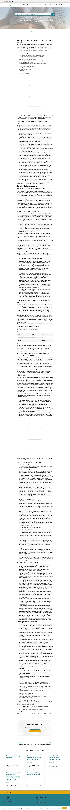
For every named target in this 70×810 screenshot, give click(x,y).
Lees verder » (8, 760)
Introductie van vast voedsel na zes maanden (29, 692)
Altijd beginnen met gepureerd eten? (27, 59)
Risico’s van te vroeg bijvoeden (13, 756)
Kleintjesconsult (35, 713)
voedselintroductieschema (25, 616)
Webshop (52, 4)
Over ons (47, 4)
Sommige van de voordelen (25, 69)
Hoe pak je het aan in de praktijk (26, 67)
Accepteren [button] (64, 808)
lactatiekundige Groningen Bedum (34, 687)
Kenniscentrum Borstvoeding (24, 713)
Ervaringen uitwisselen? (24, 73)
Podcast (58, 4)
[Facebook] (18, 739)
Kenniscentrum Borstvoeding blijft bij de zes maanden (34, 757)
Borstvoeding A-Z (39, 4)
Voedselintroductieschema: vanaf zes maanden (29, 694)
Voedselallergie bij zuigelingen (26, 693)
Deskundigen (30, 4)
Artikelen (24, 4)
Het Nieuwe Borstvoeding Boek (26, 682)
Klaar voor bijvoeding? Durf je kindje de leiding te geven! (31, 55)
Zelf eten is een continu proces (26, 62)
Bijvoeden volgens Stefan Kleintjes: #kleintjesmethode (34, 524)
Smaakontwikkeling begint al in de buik (33, 773)
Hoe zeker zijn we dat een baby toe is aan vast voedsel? (31, 60)
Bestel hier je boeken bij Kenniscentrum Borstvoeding (31, 690)
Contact (63, 4)
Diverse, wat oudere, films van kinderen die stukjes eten (31, 709)
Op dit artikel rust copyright (46, 713)
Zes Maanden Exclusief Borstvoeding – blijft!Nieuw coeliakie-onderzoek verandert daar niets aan (13, 776)
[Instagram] (23, 739)
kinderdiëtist (22, 687)
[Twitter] (20, 739)
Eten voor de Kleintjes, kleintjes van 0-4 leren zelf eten (31, 686)
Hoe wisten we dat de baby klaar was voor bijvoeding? (31, 56)
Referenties (21, 70)
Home (19, 4)
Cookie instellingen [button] (57, 808)
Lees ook (21, 72)
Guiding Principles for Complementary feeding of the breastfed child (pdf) (35, 701)
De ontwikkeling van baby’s (25, 58)
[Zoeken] (53, 14)
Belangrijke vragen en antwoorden (27, 66)
